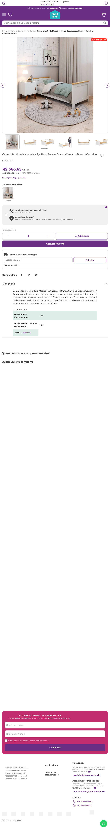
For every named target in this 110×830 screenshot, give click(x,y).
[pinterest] (28, 275)
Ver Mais (27, 332)
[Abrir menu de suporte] (103, 823)
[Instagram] (58, 713)
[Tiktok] (74, 713)
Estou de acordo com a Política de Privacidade (28, 689)
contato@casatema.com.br (16, 754)
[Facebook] (64, 713)
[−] (9, 236)
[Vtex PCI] (47, 803)
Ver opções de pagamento (14, 178)
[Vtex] (70, 803)
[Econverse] (61, 803)
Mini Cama (30, 31)
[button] (51, 417)
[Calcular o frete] (89, 260)
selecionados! (47, 4)
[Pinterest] (69, 713)
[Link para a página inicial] (4, 31)
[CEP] (38, 258)
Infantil (12, 31)
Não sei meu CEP (11, 265)
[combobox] (55, 23)
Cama (20, 31)
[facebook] (21, 275)
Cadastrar (55, 695)
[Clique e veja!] (11, 820)
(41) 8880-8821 (14, 780)
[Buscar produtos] (105, 23)
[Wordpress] (79, 713)
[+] (48, 236)
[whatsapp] (36, 275)
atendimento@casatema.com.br (19, 766)
